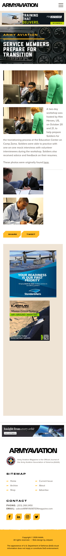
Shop (12, 490)
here (46, 162)
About (42, 485)
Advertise (44, 490)
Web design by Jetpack (43, 539)
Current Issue (46, 481)
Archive (14, 485)
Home (13, 481)
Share (12, 234)
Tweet (31, 234)
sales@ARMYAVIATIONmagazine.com (34, 508)
